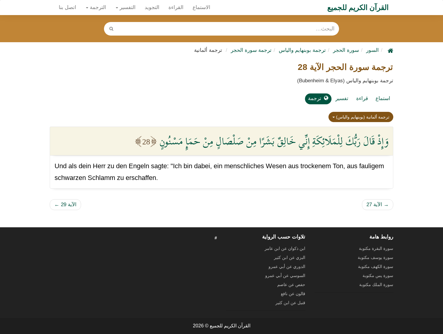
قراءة (362, 98)
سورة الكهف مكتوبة (375, 266)
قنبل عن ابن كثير (290, 302)
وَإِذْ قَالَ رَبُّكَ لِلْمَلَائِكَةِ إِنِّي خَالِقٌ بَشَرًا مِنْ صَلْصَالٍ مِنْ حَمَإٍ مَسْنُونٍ (273, 141)
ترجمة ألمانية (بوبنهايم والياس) (362, 117)
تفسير (341, 98)
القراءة (176, 7)
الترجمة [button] (97, 7)
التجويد (152, 7)
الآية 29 (65, 204)
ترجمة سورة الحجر (251, 50)
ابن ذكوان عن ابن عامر (285, 248)
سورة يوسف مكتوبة (375, 257)
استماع (382, 98)
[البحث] (111, 29)
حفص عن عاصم (291, 284)
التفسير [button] (127, 7)
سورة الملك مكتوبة (376, 284)
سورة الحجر (346, 50)
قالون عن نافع (293, 293)
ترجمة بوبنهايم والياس (302, 50)
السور (372, 50)
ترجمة (314, 98)
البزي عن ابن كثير (289, 257)
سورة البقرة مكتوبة (376, 248)
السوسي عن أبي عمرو (285, 275)
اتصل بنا (67, 7)
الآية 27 (377, 204)
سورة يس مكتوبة (378, 275)
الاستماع (201, 7)
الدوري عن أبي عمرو (287, 266)
